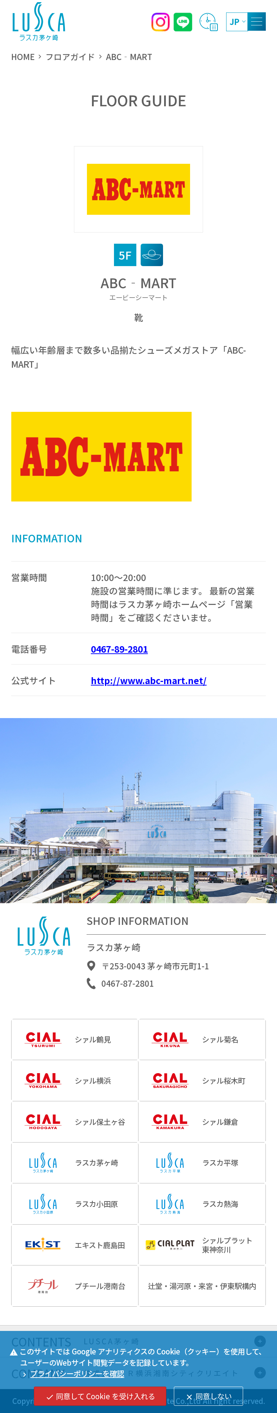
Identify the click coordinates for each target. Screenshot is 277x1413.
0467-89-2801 (119, 648)
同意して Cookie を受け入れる (100, 1396)
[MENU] (256, 21)
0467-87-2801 (127, 983)
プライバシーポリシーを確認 (72, 1373)
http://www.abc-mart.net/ (149, 680)
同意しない (208, 1396)
